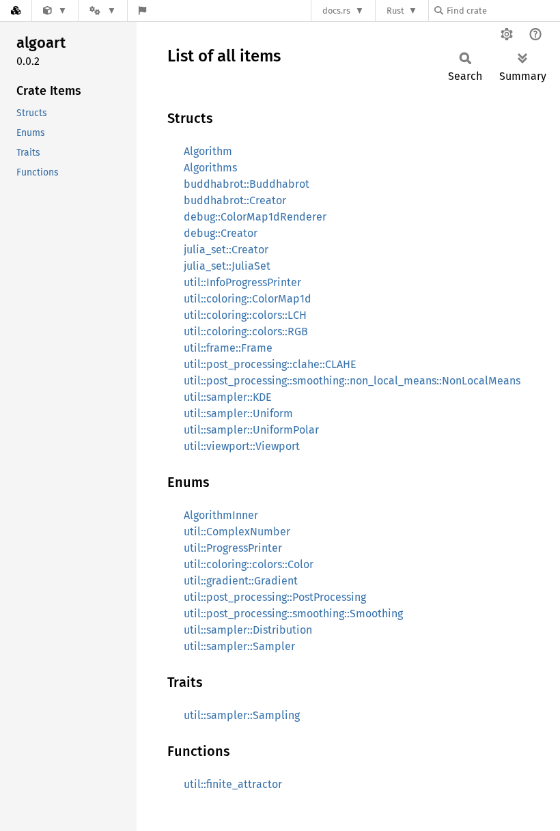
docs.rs (336, 10)
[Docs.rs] (15, 10)
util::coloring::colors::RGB (246, 331)
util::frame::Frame (228, 347)
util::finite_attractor (233, 784)
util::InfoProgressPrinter (242, 282)
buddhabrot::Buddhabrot (246, 184)
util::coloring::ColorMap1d (247, 298)
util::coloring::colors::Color (248, 564)
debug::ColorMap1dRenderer (255, 216)
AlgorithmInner (221, 515)
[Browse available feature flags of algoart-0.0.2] (142, 10)
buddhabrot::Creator (235, 200)
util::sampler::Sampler (239, 646)
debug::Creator (220, 233)
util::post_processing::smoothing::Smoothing (293, 613)
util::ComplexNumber (237, 531)
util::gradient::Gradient (241, 580)
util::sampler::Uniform (238, 413)
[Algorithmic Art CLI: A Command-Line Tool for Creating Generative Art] (55, 10)
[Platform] (102, 10)
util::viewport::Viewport (242, 446)
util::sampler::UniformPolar (251, 429)
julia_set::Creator (226, 249)
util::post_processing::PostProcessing (275, 597)
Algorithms (210, 167)
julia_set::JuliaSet (227, 265)
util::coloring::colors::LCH (245, 315)
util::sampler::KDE (228, 397)
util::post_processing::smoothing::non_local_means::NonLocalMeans (352, 380)
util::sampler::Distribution (248, 629)
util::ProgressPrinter (233, 547)
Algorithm (208, 151)
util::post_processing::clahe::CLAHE (270, 364)
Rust (395, 10)
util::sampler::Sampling (242, 715)
